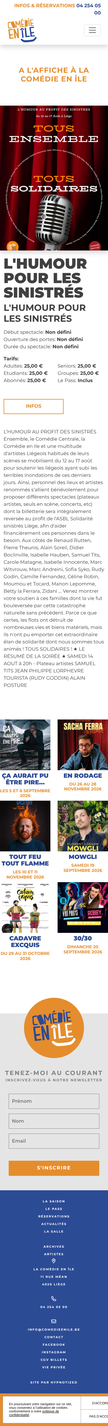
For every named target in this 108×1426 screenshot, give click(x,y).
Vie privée (54, 1367)
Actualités (54, 1224)
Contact (54, 1337)
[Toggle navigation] (92, 30)
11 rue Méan (53, 1277)
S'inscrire (54, 1168)
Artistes (54, 1254)
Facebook (54, 1345)
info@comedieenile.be (54, 1330)
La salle (54, 1231)
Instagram (54, 1352)
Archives (54, 1247)
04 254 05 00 (54, 1307)
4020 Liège (54, 1284)
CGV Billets (53, 1360)
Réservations (54, 1216)
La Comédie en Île (54, 1269)
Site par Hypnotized (54, 1382)
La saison (54, 1201)
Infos (33, 406)
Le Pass (54, 1209)
